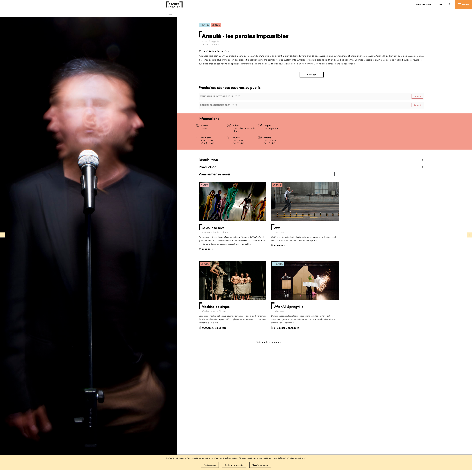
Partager (311, 74)
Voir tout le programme (269, 342)
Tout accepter (210, 465)
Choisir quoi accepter (234, 465)
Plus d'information (260, 465)
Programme (423, 4)
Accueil (169, 15)
